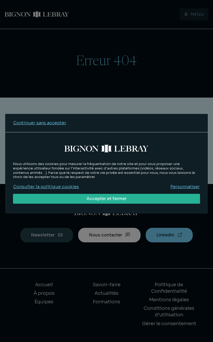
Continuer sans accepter (39, 123)
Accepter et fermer (106, 198)
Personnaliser (185, 186)
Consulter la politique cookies (46, 186)
